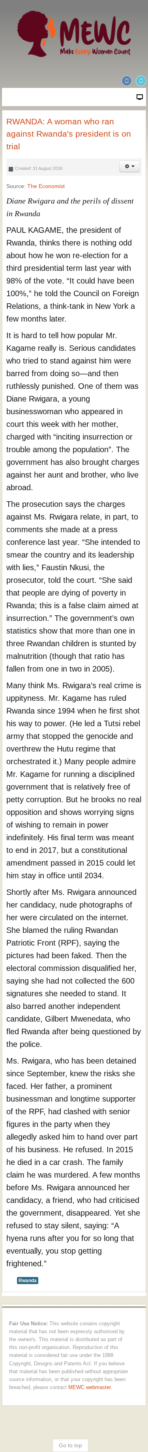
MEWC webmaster (89, 1387)
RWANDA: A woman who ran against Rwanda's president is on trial (68, 134)
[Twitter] (141, 81)
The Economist (46, 186)
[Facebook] (127, 81)
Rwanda (28, 1280)
